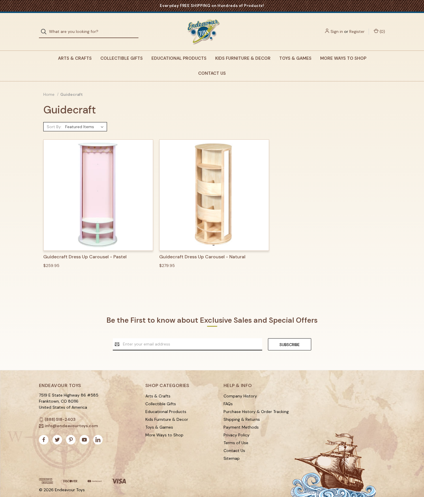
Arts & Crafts (75, 58)
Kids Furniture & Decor (243, 58)
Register (357, 31)
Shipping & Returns (242, 419)
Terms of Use (236, 442)
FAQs (228, 403)
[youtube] (84, 439)
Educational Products (179, 58)
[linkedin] (97, 439)
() (381, 31)
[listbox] (85, 126)
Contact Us (212, 73)
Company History (240, 396)
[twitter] (57, 439)
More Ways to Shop (343, 58)
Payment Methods (241, 427)
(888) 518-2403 (60, 419)
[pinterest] (70, 439)
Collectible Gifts (121, 58)
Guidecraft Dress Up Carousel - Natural (202, 257)
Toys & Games (295, 58)
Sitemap (232, 458)
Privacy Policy (236, 435)
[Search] (45, 31)
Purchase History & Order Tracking (256, 411)
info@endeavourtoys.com (71, 425)
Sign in (337, 31)
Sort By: (54, 126)
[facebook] (43, 439)
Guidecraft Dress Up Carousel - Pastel (85, 257)
